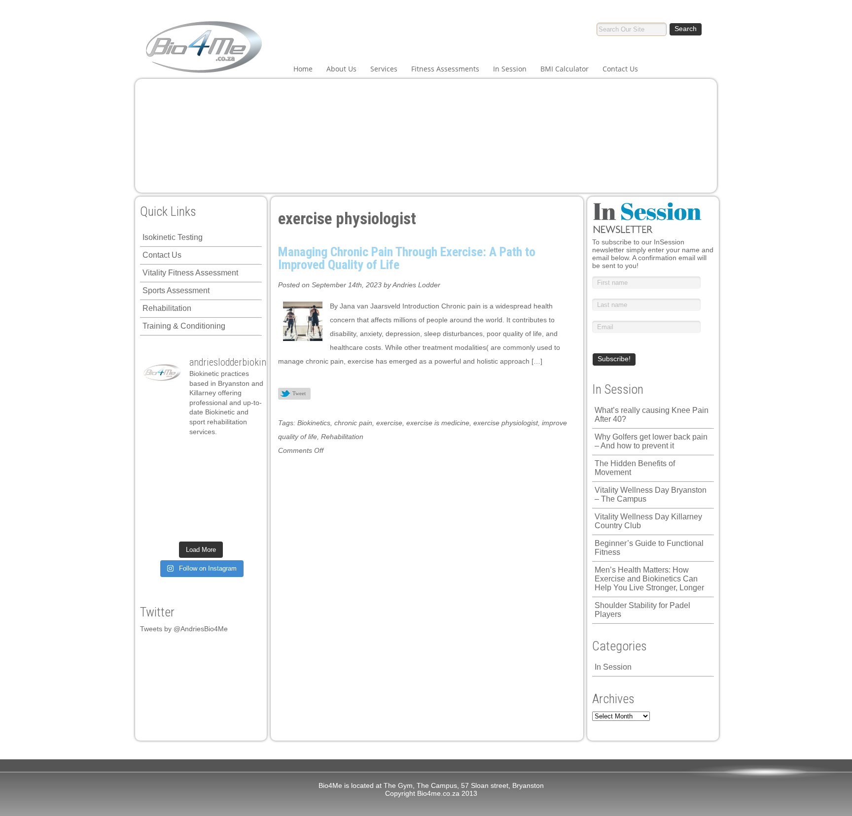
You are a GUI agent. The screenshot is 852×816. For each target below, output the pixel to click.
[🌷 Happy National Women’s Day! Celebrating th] (244, 453)
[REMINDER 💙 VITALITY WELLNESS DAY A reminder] (186, 453)
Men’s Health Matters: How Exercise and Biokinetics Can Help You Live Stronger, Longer (649, 579)
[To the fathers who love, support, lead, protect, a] (215, 490)
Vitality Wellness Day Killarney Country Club (648, 521)
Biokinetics (313, 423)
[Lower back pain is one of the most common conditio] (157, 509)
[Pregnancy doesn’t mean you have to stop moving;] (157, 453)
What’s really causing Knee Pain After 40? (652, 414)
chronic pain (353, 423)
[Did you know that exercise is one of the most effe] (215, 509)
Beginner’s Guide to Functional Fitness (649, 547)
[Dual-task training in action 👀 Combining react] (244, 509)
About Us (341, 68)
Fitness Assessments (445, 68)
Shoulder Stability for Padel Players (642, 609)
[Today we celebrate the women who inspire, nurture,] (157, 527)
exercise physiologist (505, 423)
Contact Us (620, 68)
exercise (389, 423)
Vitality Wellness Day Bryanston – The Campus (651, 494)
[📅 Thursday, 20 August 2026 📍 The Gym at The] (215, 472)
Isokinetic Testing (172, 237)
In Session (510, 68)
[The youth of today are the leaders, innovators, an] (244, 490)
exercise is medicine (437, 423)
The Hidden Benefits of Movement (635, 467)
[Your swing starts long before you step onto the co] (244, 527)
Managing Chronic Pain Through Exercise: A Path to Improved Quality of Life (406, 258)
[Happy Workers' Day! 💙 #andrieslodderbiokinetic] (186, 527)
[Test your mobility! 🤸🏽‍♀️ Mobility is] (186, 490)
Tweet (299, 393)
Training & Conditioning (183, 326)
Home (303, 68)
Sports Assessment (176, 290)
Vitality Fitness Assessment (190, 273)
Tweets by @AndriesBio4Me (184, 629)
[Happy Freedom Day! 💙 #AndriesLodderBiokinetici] (215, 527)
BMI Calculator (564, 68)
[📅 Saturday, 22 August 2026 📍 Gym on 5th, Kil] (186, 472)
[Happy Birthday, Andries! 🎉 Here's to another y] (157, 490)
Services (383, 68)
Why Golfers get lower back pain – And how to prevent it (651, 441)
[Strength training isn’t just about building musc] (215, 453)
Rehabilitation (166, 308)
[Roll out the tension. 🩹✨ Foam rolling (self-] (186, 509)
